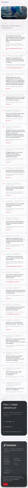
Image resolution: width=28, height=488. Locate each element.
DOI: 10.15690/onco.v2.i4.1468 (12, 314)
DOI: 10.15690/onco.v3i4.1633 (12, 281)
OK (5, 484)
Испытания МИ (17, 460)
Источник (8, 88)
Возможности (17, 458)
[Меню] (26, 2)
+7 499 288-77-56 (8, 470)
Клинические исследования (7, 461)
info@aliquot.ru (7, 472)
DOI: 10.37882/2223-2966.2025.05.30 (14, 67)
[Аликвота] (5, 2)
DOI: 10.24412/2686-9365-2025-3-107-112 (14, 49)
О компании (6, 458)
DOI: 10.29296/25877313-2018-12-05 (14, 266)
